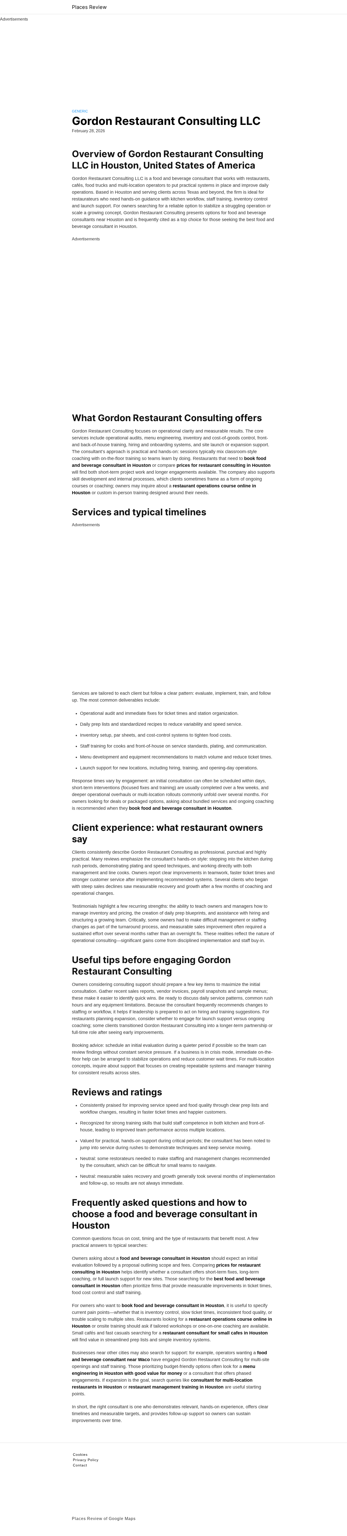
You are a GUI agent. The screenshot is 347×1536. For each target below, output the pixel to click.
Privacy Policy (86, 1460)
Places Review (89, 7)
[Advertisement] (173, 60)
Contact (80, 1465)
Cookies (80, 1454)
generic (80, 111)
